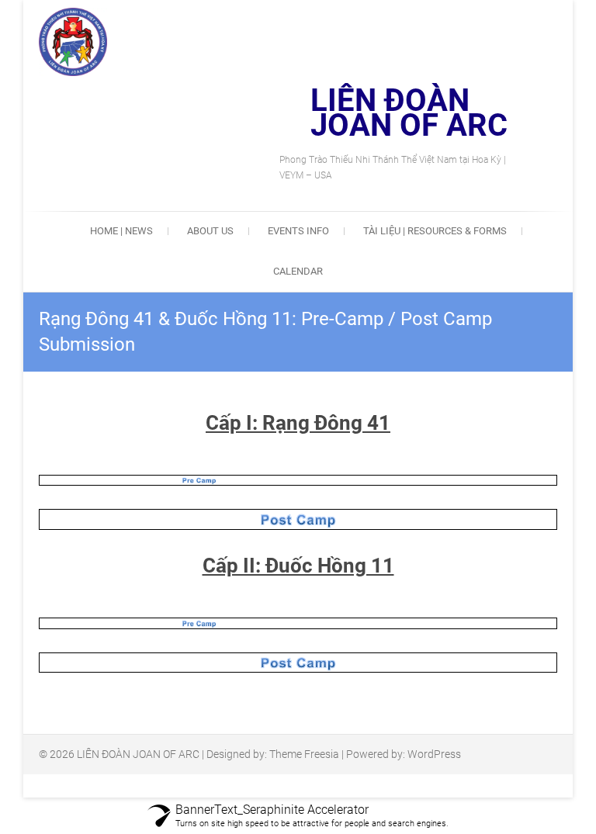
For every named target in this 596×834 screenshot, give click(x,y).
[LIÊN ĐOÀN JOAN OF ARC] (81, 42)
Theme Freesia (304, 754)
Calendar (298, 271)
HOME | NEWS (121, 231)
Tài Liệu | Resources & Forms (435, 231)
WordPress (434, 754)
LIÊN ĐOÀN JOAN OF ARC (409, 113)
